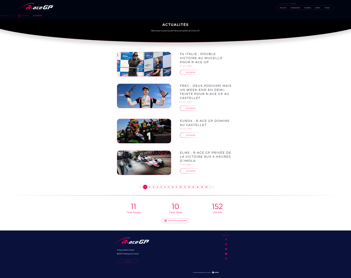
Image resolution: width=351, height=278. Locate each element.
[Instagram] (226, 259)
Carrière (317, 8)
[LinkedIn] (226, 244)
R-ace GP (283, 8)
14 (197, 187)
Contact (327, 8)
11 (184, 187)
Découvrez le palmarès (177, 221)
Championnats (295, 8)
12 (189, 187)
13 (193, 187)
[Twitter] (226, 249)
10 (180, 187)
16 (206, 187)
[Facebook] (226, 239)
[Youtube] (226, 254)
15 (202, 187)
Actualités (307, 8)
